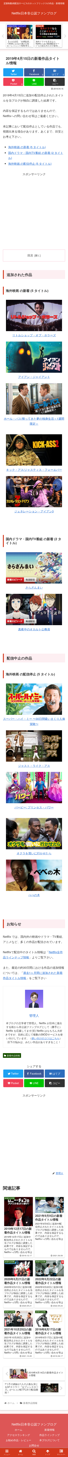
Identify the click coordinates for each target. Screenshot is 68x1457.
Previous (3, 36)
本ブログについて (49, 1440)
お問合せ (34, 1445)
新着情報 (49, 1429)
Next (65, 36)
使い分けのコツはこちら (45, 1038)
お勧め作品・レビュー (18, 1440)
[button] (61, 759)
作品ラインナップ (49, 1435)
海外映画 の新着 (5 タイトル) (27, 147)
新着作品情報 (13, 1055)
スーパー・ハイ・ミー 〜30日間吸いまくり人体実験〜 (34, 721)
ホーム (18, 1429)
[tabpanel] (20, 36)
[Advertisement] (34, 210)
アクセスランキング (18, 1435)
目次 (30, 255)
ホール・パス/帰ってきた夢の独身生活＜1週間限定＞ (34, 421)
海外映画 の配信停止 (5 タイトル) (29, 164)
